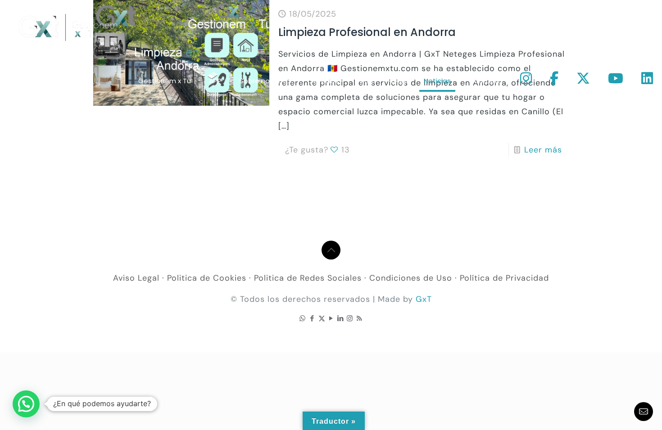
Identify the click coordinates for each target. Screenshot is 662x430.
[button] (26, 403)
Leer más (543, 149)
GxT (424, 299)
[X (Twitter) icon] (321, 318)
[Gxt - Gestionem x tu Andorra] (68, 27)
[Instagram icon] (350, 318)
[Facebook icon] (312, 318)
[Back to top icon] (331, 250)
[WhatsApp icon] (302, 318)
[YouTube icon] (331, 318)
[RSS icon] (359, 318)
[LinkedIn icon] (340, 318)
